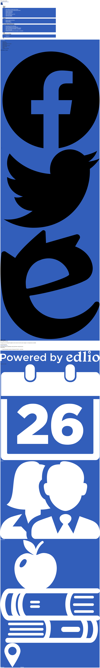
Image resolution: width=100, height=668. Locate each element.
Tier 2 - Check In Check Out (10, 14)
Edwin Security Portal (6, 45)
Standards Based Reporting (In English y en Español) (14, 30)
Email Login (4, 44)
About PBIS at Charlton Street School (12, 9)
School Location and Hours (10, 20)
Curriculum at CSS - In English (11, 26)
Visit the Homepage (3, 344)
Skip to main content (3, 0)
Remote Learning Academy (7, 43)
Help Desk (4, 41)
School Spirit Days (9, 13)
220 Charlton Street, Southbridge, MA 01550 (7, 346)
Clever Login (4, 46)
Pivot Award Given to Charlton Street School (13, 10)
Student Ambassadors (9, 12)
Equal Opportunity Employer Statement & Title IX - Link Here (12, 349)
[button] (4, 7)
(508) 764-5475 (20, 346)
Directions (22, 667)
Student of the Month (9, 11)
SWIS (3, 47)
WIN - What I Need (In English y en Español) (13, 28)
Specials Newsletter (9, 29)
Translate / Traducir (5, 48)
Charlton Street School (5, 1)
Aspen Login (4, 42)
